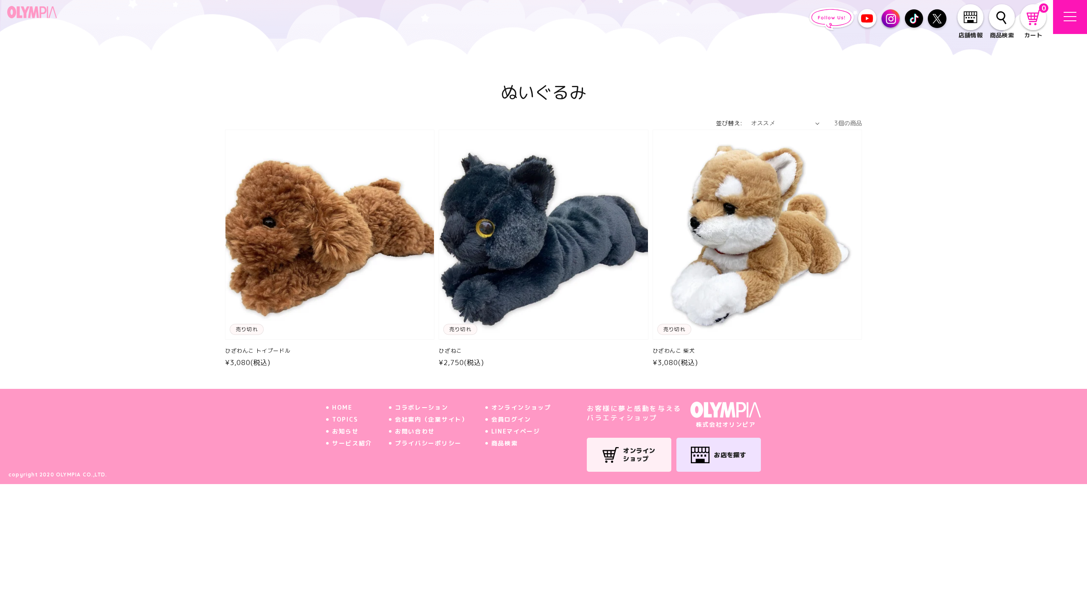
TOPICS (345, 419)
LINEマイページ (515, 431)
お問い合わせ (415, 431)
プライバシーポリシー (428, 443)
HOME (342, 407)
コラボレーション (421, 407)
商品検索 (504, 443)
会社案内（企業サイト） (431, 419)
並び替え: (729, 123)
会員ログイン (511, 419)
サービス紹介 (352, 443)
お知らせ (345, 431)
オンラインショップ (521, 407)
